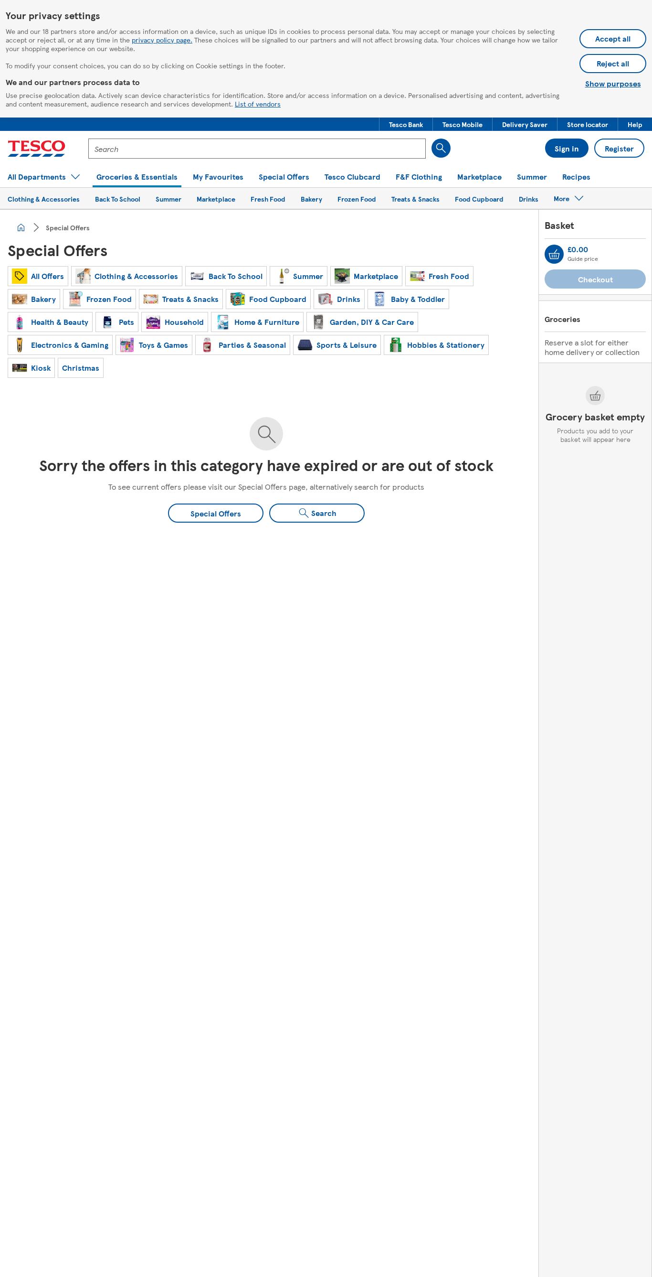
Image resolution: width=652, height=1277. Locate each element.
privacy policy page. (162, 39)
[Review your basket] (554, 254)
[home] (21, 227)
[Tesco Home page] (36, 148)
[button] (405, 124)
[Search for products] (441, 148)
